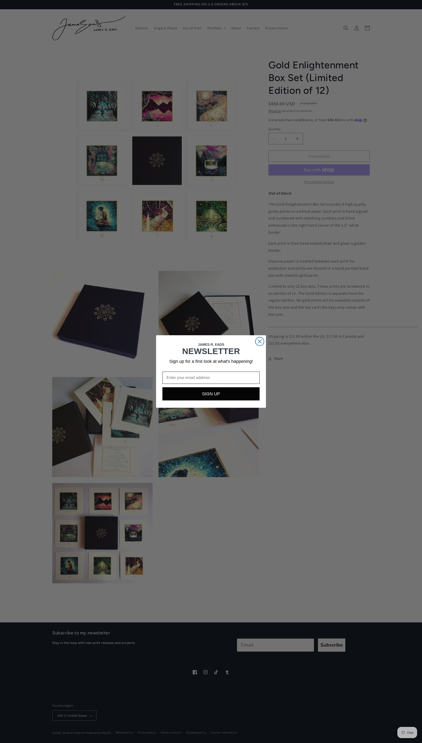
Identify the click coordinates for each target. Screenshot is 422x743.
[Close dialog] (259, 341)
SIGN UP (211, 393)
